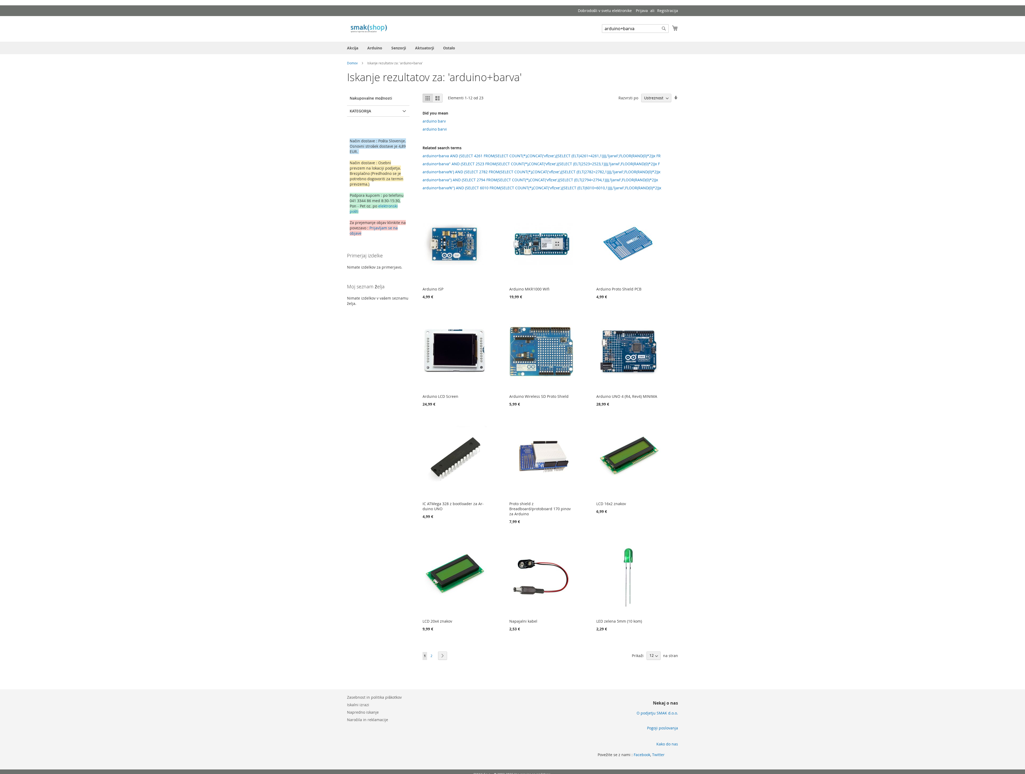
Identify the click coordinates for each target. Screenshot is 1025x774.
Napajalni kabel (523, 621)
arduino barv (434, 121)
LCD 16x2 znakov (611, 503)
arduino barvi (435, 129)
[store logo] (369, 28)
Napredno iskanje (363, 712)
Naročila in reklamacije (367, 719)
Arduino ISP (433, 289)
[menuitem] (352, 48)
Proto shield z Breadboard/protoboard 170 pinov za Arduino (540, 508)
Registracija (667, 10)
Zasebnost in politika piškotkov (374, 697)
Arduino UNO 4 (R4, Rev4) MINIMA (626, 396)
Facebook (642, 754)
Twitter (658, 754)
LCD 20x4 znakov (437, 621)
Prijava (642, 10)
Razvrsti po (628, 97)
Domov (352, 63)
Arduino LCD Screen (440, 396)
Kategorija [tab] (360, 110)
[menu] (512, 48)
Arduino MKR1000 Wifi (529, 289)
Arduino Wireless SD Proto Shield (539, 396)
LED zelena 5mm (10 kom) (619, 621)
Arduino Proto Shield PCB (618, 289)
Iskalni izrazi (358, 704)
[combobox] (635, 28)
